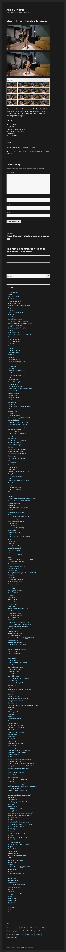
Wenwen (11, 804)
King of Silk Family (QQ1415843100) (19, 516)
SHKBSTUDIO (12, 710)
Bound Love (12, 337)
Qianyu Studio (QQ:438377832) (17, 644)
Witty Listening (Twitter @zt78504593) (20, 813)
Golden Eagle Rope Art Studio (17, 424)
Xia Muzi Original (14, 817)
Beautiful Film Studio (15, 319)
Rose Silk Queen (13, 676)
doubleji (10, 373)
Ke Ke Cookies (12, 510)
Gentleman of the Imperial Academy (20, 422)
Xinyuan (11, 847)
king (9, 514)
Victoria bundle (13, 793)
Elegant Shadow (13, 384)
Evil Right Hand (13, 395)
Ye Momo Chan (13, 869)
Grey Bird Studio (13, 431)
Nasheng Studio (13, 604)
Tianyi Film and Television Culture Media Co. (23, 766)
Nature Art (11, 606)
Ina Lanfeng (12, 465)
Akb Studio (11, 299)
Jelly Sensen (12, 469)
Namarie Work (13, 602)
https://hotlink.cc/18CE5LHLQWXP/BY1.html (21, 147)
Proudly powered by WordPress (24, 947)
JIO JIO (10, 485)
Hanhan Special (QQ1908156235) (18, 440)
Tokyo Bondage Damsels (16, 772)
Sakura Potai (12, 685)
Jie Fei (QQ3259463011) (15, 476)
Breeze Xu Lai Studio (14, 339)
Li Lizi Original (13, 525)
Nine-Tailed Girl (13, 617)
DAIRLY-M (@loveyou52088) (17, 361)
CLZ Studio (11, 355)
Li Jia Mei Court (13, 523)
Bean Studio (12, 317)
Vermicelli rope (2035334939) (17, 790)
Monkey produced (14, 584)
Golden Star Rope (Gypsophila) (18, 427)
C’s (9, 346)
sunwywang (12, 748)
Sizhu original (12, 721)
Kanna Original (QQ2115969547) (18, 507)
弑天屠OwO (11, 903)
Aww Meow (12, 310)
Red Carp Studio (13, 651)
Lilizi (10, 534)
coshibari (11, 357)
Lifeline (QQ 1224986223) (16, 528)
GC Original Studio (14, 420)
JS (8, 494)
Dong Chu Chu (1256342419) (16, 370)
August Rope (12, 308)
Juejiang (10, 496)
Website (9, 212)
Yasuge (10, 864)
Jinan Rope (11, 483)
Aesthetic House (13, 296)
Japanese (10, 934)
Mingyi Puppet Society (15, 579)
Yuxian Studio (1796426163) (16, 885)
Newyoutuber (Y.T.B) (14, 613)
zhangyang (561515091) (15, 894)
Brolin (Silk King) (14, 341)
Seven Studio (12, 692)
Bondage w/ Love (13, 332)
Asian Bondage (15, 9)
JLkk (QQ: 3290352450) (15, 489)
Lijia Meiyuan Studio (14, 532)
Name (8, 197)
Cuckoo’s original (14, 359)
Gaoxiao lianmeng (14, 415)
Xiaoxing (11, 831)
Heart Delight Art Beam (15, 451)
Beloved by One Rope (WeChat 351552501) (21, 323)
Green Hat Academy (14, 429)
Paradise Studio (13, 631)
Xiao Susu (11, 820)
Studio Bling (12, 741)
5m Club (10, 294)
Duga (9, 377)
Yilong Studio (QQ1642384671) (17, 873)
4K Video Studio (13, 292)
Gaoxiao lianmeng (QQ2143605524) (19, 418)
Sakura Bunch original (15, 683)
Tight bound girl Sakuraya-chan (18, 768)
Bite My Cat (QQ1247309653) (17, 328)
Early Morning (13, 379)
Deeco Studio (12, 366)
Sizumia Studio (13, 723)
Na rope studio (13, 600)
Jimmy (10, 151)
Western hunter (13, 806)
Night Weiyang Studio (15, 615)
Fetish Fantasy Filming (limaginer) (19, 406)
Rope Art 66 (12, 658)
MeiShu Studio (12, 570)
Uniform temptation (14, 788)
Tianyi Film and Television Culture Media (21, 763)
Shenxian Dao (12, 703)
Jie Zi (9, 478)
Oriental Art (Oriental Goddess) (18, 626)
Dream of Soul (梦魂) (14, 375)
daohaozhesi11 (12, 364)
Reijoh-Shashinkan (14, 653)
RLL (9, 656)
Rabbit (10, 647)
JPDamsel (11, 492)
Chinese (47, 151)
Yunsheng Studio (13, 880)
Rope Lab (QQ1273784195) (16, 667)
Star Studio (11, 736)
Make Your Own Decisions (16, 561)
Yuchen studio (12, 878)
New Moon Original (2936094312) (18, 608)
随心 (9, 912)
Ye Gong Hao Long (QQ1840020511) (19, 867)
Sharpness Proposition (15, 701)
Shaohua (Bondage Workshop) (18, 698)
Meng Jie (11, 575)
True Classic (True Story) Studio (18, 779)
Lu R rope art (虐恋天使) (15, 555)
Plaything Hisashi (14, 635)
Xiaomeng (11, 829)
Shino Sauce (12, 707)
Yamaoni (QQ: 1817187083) (16, 860)
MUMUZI (11, 595)
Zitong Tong (12, 900)
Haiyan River (12, 438)
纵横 (9, 909)
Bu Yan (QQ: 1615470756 (29, 151)
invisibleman (12, 467)
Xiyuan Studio (12, 849)
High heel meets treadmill (16, 458)
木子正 (10, 905)
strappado (9, 153)
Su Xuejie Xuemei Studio (16, 743)
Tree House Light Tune (15, 777)
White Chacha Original (15, 808)
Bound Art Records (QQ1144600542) (19, 335)
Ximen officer (12, 840)
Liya (9, 539)
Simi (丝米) (11, 716)
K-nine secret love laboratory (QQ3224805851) (22, 498)
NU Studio (11, 620)
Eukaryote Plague (13, 393)
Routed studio (12, 680)
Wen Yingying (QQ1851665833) (17, 802)
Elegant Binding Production (17, 382)
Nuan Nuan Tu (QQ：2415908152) (18, 622)
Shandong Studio (13, 696)
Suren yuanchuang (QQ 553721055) (19, 750)
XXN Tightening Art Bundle (17, 855)
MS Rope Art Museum (15, 591)
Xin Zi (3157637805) (14, 842)
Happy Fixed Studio (14, 442)
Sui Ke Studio (12, 745)
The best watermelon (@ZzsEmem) (19, 759)
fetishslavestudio (13, 409)
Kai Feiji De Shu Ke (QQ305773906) (19, 501)
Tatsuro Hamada (13, 754)
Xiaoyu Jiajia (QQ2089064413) (17, 838)
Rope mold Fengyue (14, 669)
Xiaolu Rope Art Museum (16, 826)
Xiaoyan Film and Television (17, 833)
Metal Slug (11, 577)
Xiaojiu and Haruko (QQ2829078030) (20, 824)
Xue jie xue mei (13, 851)
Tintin (10, 770)
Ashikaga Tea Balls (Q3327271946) (19, 305)
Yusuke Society (13, 882)
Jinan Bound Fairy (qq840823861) (18, 480)
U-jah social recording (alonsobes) (19, 784)
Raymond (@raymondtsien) (17, 649)
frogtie (9, 931)
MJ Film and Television (15, 582)
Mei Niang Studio (13, 568)
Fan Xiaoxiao (12, 402)
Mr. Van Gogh (12, 588)
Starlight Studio (13, 739)
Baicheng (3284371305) (15, 312)
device (43, 927)
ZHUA (10, 896)
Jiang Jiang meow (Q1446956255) (18, 472)
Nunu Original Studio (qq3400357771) (20, 624)
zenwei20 (11, 889)
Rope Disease (12, 665)
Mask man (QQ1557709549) (16, 566)
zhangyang (11, 891)
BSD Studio (11, 344)
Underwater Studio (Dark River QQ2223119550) (23, 786)
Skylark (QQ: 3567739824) (16, 727)
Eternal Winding (13, 391)
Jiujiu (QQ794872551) (14, 487)
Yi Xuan (10, 871)
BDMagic (11, 314)
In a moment (12, 463)
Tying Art (11, 781)
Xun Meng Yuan (13, 853)
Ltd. (9, 552)
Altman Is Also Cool (14, 301)
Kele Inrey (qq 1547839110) (16, 512)
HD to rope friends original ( (17, 449)
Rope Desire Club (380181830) (17, 662)
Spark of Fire (12, 734)
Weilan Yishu (12, 799)
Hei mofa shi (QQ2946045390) (17, 454)
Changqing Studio (14, 350)
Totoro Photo (12, 775)
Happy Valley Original (15, 445)
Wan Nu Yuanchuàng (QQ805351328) (19, 795)
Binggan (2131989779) (15, 326)
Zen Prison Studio (14, 887)
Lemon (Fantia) (13, 519)
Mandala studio (13, 564)
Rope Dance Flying (14, 660)
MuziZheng (12, 597)
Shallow (10, 694)
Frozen (10, 413)
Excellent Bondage (14, 397)
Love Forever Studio (14, 550)
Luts (9, 557)
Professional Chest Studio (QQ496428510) (21, 638)
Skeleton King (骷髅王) (15, 725)
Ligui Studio (12, 530)
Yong (9, 876)
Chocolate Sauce (13, 353)
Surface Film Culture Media (17, 752)
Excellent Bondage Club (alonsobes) (19, 400)
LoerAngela (12, 541)
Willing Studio (12, 811)
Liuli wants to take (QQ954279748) (19, 537)
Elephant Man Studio (15, 386)
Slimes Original (13, 730)
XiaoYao (10, 835)
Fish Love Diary (13, 411)
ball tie (38, 151)
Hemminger (12, 456)
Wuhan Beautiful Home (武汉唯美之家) (20, 815)
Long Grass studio (14, 546)
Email (8, 204)
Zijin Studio (12, 898)
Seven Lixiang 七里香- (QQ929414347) (20, 689)
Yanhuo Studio (12, 862)
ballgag (42, 151)
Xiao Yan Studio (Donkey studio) (18, 822)
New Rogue (11, 611)
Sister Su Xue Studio (14, 719)
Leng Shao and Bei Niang (16, 521)
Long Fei (11, 543)
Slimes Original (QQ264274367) (18, 732)
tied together (11, 937)
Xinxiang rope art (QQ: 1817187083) (19, 844)
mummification (20, 934)
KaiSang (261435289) (14, 503)
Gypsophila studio (14, 436)
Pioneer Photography (15, 633)
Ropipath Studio (13, 671)
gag (14, 931)
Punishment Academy (15, 642)
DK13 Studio (12, 368)
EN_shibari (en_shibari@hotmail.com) (20, 388)
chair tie (22, 927)
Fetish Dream (12, 404)
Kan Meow (11, 505)
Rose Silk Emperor (14, 674)
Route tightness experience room (19, 678)
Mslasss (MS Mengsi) (15, 593)
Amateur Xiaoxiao (14, 303)
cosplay (36, 927)
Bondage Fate (12, 330)
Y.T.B (9, 858)
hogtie (46, 931)
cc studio (11, 348)
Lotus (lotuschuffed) (14, 548)
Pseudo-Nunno (13, 640)
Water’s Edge (12, 797)
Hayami (10, 447)
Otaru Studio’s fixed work (16, 629)
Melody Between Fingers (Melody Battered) (22, 573)
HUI (9, 460)
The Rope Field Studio (15, 761)
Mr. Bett (10, 586)
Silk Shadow (12, 714)
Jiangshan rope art (14, 474)
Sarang (10, 687)
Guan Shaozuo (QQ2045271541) (17, 433)
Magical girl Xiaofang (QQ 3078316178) (20, 559)
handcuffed (21, 931)
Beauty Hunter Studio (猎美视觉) (18, 321)
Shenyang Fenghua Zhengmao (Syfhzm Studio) (23, 705)
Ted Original (12, 757)
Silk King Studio (13, 712)
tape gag (38, 934)
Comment (10, 172)
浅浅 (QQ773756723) (14, 907)
